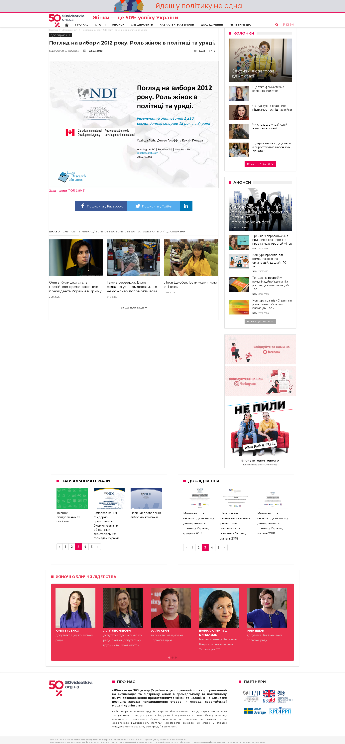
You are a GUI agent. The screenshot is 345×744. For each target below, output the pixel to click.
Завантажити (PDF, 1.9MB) (67, 190)
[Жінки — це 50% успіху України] (66, 21)
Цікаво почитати (62, 231)
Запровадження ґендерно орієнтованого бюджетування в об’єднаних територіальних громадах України (106, 525)
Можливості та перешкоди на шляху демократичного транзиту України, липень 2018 (272, 523)
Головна (53, 30)
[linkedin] (186, 206)
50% (234, 227)
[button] (169, 658)
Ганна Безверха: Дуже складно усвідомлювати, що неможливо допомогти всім (132, 286)
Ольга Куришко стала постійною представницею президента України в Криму (75, 286)
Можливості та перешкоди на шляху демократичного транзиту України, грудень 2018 (198, 523)
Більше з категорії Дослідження (162, 231)
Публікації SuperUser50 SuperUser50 (107, 231)
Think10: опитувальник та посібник (68, 517)
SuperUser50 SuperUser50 (64, 50)
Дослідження (69, 30)
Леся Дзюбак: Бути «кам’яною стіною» (190, 284)
